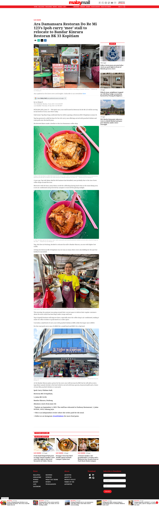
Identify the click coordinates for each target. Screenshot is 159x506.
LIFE (64, 6)
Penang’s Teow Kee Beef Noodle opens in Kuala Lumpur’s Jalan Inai (64, 457)
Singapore (37, 477)
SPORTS (88, 6)
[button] (65, 98)
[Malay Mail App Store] (90, 476)
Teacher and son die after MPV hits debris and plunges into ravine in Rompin (145, 504)
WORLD (60, 6)
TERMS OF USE (69, 482)
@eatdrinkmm (58, 416)
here (84, 93)
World (35, 479)
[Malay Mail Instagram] (105, 3)
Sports (48, 482)
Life (34, 484)
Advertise (121, 3)
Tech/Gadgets (51, 484)
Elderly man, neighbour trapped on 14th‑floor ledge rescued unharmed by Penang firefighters (111, 94)
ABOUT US (67, 477)
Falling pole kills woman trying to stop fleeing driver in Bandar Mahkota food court (82, 504)
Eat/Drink (37, 486)
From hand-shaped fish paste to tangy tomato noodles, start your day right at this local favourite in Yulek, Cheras (44, 458)
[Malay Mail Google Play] (93, 476)
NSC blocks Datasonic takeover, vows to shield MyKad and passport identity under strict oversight (111, 121)
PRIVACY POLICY (70, 479)
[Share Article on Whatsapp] (38, 41)
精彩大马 (120, 6)
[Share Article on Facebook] (45, 41)
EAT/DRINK (70, 6)
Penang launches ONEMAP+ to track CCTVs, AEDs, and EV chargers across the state (113, 504)
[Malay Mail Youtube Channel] (112, 3)
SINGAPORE (48, 6)
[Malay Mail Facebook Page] (99, 3)
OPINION (82, 6)
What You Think (106, 6)
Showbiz (49, 475)
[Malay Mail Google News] (93, 479)
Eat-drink (37, 20)
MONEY (55, 6)
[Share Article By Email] (35, 41)
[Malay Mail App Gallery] (90, 479)
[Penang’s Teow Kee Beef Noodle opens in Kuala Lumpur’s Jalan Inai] (66, 444)
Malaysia (9, 500)
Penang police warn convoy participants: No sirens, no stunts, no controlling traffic (17, 504)
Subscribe (107, 491)
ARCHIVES (67, 475)
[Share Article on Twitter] (42, 41)
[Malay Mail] (79, 4)
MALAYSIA (41, 6)
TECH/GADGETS (95, 6)
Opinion (49, 477)
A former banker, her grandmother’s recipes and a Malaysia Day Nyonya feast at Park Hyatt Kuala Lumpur (88, 458)
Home (35, 6)
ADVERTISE (68, 484)
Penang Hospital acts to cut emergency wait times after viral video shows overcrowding (50, 504)
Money (35, 482)
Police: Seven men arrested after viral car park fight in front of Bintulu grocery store (111, 67)
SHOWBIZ (76, 6)
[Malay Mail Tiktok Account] (109, 3)
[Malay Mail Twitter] (102, 3)
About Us (121, 2)
